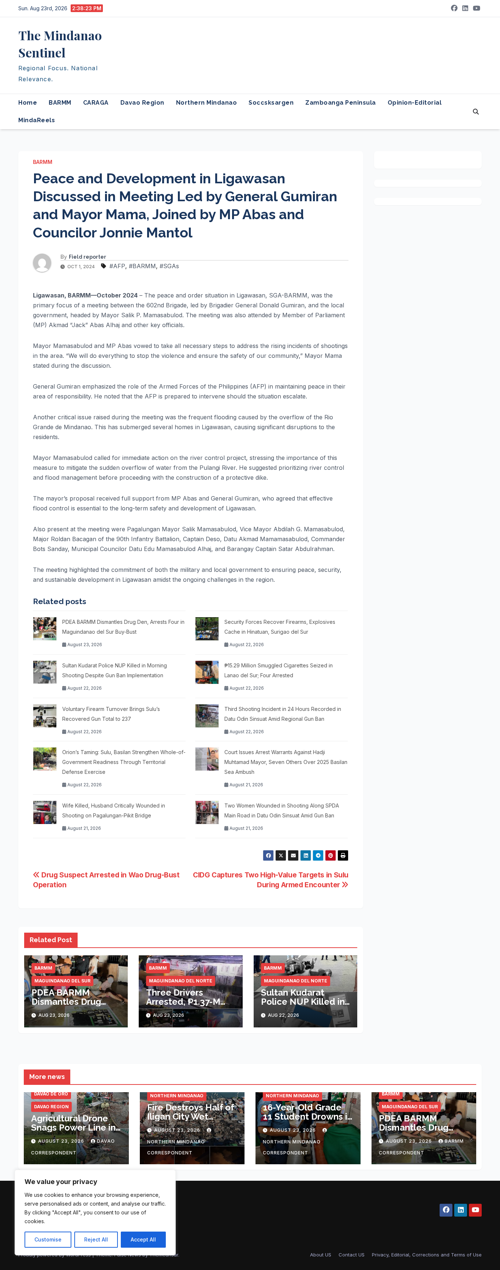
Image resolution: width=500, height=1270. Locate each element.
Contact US (352, 1255)
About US (320, 1255)
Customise (47, 1239)
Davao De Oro (51, 1094)
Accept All (143, 1239)
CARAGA (96, 102)
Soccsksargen (271, 102)
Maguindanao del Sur (62, 981)
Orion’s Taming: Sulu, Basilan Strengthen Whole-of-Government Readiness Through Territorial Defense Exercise (124, 762)
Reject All (96, 1239)
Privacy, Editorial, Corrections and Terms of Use (427, 1255)
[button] (476, 111)
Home (27, 102)
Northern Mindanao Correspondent (176, 1147)
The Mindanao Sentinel (60, 44)
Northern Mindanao (206, 102)
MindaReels (36, 120)
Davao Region (142, 102)
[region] (95, 1212)
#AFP (117, 266)
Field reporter (87, 257)
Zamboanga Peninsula (340, 102)
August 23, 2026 (62, 1141)
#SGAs (169, 266)
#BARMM (142, 266)
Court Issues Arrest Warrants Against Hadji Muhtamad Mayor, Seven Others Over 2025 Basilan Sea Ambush (285, 762)
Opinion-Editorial (415, 102)
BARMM (60, 102)
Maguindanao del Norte (180, 981)
